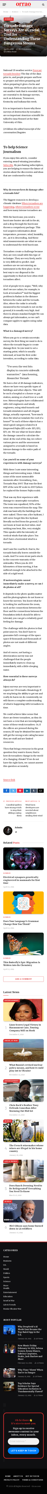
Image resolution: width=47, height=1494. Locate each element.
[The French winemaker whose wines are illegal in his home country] (23, 1130)
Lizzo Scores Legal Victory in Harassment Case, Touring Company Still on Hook (25, 1027)
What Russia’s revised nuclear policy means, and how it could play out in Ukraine (26, 1068)
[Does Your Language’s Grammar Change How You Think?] (23, 902)
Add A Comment (23, 979)
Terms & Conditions (32, 1480)
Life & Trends (11, 1161)
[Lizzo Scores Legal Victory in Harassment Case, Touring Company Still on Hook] (23, 1010)
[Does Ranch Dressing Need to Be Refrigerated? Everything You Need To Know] (23, 1171)
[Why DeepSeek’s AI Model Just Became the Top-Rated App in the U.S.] (9, 1329)
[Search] (43, 4)
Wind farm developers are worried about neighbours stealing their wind (33, 810)
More (5, 1285)
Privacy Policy (11, 1480)
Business (7, 1261)
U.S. (4, 1265)
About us (18, 1476)
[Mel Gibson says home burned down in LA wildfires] (23, 1211)
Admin (18, 827)
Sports (6, 1277)
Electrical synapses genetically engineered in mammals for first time (21, 880)
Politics (6, 1273)
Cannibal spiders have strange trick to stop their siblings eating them (13, 810)
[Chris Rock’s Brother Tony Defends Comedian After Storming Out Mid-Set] (23, 1090)
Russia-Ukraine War (12, 1309)
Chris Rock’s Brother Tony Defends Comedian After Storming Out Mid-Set (23, 1108)
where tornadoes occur (27, 206)
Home (6, 1257)
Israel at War (11, 1040)
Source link (9, 779)
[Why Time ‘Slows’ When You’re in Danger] (9, 1373)
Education (8, 1296)
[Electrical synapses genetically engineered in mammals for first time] (23, 858)
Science (8, 19)
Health (6, 1288)
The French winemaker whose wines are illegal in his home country (26, 1148)
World (8, 1121)
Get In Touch (32, 1476)
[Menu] (4, 4)
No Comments (25, 49)
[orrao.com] (23, 4)
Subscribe (8, 165)
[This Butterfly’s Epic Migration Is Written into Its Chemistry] (23, 944)
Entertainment (12, 1000)
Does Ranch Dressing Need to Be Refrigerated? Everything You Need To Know (25, 1188)
